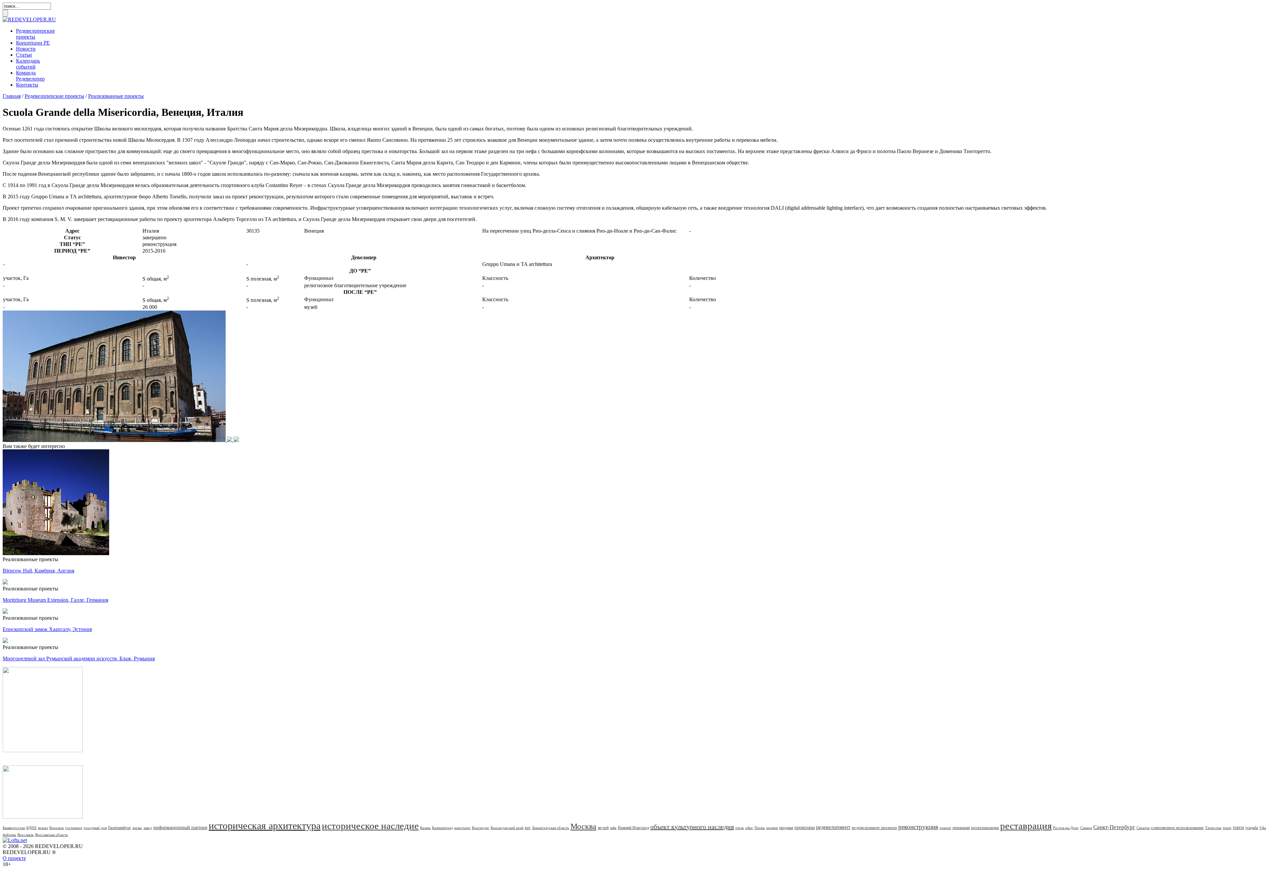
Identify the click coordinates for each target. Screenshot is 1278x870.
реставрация (1026, 825)
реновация (961, 827)
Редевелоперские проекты (54, 96)
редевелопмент (833, 827)
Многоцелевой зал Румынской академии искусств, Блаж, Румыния (79, 658)
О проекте (14, 858)
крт (528, 827)
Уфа (1262, 828)
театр (1227, 828)
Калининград (442, 828)
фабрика (9, 835)
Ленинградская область (550, 828)
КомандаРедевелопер (30, 76)
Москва (583, 826)
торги (1238, 827)
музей (603, 827)
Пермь (759, 828)
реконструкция (918, 826)
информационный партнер (180, 827)
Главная (12, 96)
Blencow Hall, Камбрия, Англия (38, 570)
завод (147, 828)
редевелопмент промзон (874, 827)
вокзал (43, 828)
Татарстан (1213, 828)
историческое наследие (370, 825)
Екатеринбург (119, 827)
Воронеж (56, 828)
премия (772, 828)
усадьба (1251, 827)
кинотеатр (462, 828)
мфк (613, 828)
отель (739, 828)
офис (749, 828)
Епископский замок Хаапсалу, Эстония (47, 629)
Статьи (24, 55)
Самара (1086, 828)
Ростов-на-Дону (1066, 828)
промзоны (804, 827)
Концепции (33, 43)
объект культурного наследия (692, 826)
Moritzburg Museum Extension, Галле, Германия (55, 600)
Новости (26, 49)
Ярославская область (51, 835)
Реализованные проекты (116, 96)
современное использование (1177, 827)
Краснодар (480, 828)
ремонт (945, 828)
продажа (786, 827)
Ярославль (25, 835)
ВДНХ (31, 828)
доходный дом (95, 828)
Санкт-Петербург (1114, 827)
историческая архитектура (264, 825)
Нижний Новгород (633, 827)
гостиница (73, 828)
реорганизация (985, 827)
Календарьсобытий (28, 64)
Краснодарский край (507, 828)
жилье (137, 828)
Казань (425, 828)
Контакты (27, 85)
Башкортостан (14, 828)
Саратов (1143, 828)
